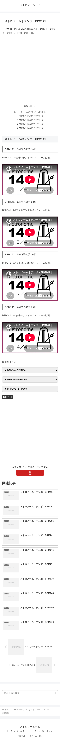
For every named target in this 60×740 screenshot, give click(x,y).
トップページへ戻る (15, 731)
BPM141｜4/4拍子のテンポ (31, 128)
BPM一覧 (8, 397)
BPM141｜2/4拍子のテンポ (31, 120)
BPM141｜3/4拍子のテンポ (31, 124)
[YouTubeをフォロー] (30, 473)
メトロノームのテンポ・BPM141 (30, 112)
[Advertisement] (30, 68)
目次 (26, 106)
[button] (54, 693)
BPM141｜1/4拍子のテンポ (31, 116)
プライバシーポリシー (44, 731)
